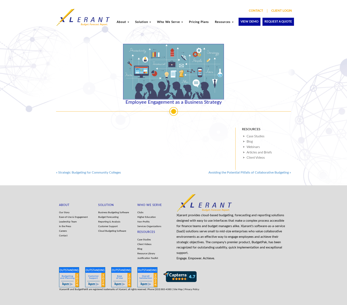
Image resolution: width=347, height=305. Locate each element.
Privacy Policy (192, 289)
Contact (256, 10)
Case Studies (255, 136)
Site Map (178, 289)
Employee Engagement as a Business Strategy (174, 102)
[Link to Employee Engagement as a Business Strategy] (173, 71)
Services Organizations (149, 226)
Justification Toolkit (147, 258)
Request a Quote (278, 21)
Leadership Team (68, 221)
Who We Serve (169, 22)
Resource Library (146, 253)
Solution (142, 22)
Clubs (140, 212)
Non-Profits (143, 221)
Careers (63, 231)
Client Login (281, 10)
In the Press (65, 226)
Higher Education (146, 217)
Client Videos (256, 157)
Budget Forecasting (108, 217)
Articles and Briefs (259, 152)
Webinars (253, 147)
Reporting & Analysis (109, 221)
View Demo (249, 21)
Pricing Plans (199, 22)
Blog (250, 141)
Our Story (64, 212)
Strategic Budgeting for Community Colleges (88, 172)
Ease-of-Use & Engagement (73, 217)
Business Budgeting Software (113, 212)
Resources (223, 22)
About (122, 22)
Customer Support (108, 226)
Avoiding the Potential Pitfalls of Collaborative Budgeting (249, 172)
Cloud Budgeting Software (112, 231)
